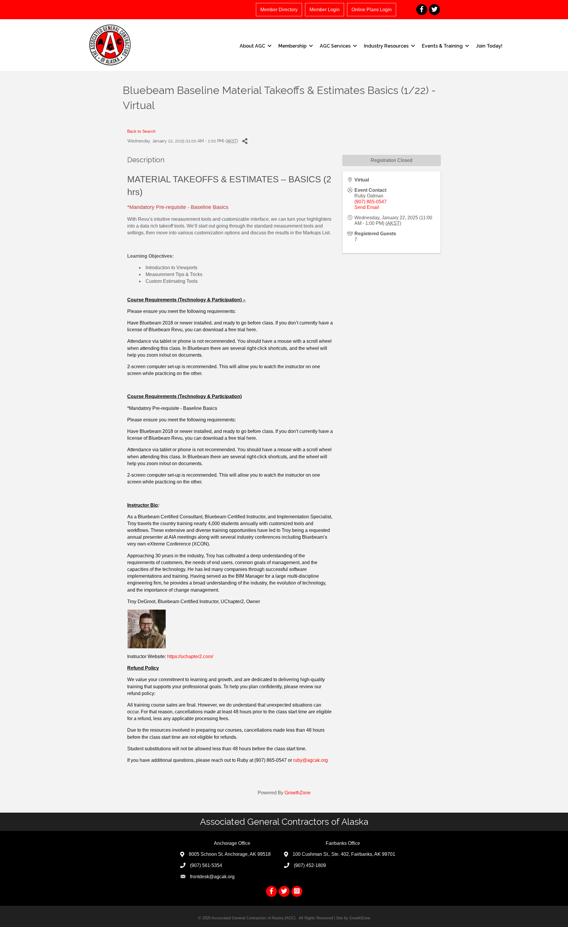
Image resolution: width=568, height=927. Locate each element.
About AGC (252, 46)
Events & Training (442, 46)
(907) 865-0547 (370, 201)
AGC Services (335, 46)
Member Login (324, 9)
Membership (292, 46)
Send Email (366, 207)
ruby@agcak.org (310, 760)
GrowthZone (298, 792)
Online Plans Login (371, 9)
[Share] (244, 141)
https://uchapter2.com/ (190, 656)
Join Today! (489, 46)
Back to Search (141, 131)
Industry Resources (386, 46)
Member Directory (279, 9)
